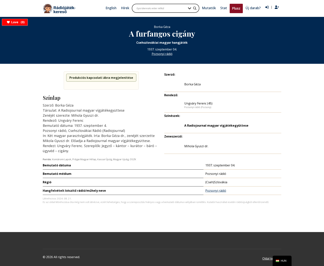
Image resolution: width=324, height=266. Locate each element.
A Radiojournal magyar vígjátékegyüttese (216, 125)
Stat (223, 8)
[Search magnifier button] (194, 8)
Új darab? (253, 8)
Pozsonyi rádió (162, 54)
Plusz (236, 8)
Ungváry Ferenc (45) (198, 103)
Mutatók (209, 8)
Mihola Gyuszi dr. (196, 146)
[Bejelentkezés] (266, 7)
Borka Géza (192, 84)
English (111, 8)
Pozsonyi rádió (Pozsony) (197, 107)
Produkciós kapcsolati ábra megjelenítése (101, 78)
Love (17, 22)
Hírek (125, 8)
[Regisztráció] (277, 7)
